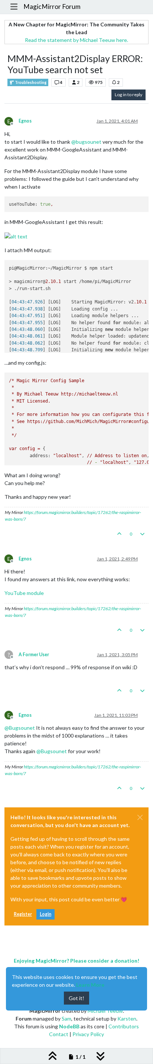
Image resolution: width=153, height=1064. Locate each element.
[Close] (140, 817)
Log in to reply (128, 94)
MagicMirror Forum (52, 6)
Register (23, 914)
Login (45, 914)
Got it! (76, 998)
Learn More (90, 985)
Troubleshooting (30, 82)
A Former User (34, 654)
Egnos (25, 121)
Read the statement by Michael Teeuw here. (76, 40)
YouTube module (24, 593)
